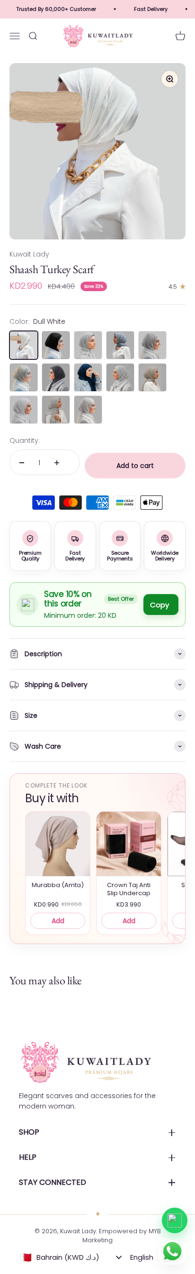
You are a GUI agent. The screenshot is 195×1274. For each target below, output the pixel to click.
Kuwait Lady (29, 254)
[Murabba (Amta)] (58, 844)
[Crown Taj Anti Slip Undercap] (129, 844)
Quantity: (24, 440)
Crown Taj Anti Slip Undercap (129, 889)
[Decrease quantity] (22, 463)
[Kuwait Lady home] (85, 1062)
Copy (159, 605)
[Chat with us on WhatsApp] (174, 1220)
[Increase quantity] (57, 463)
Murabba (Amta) (58, 885)
